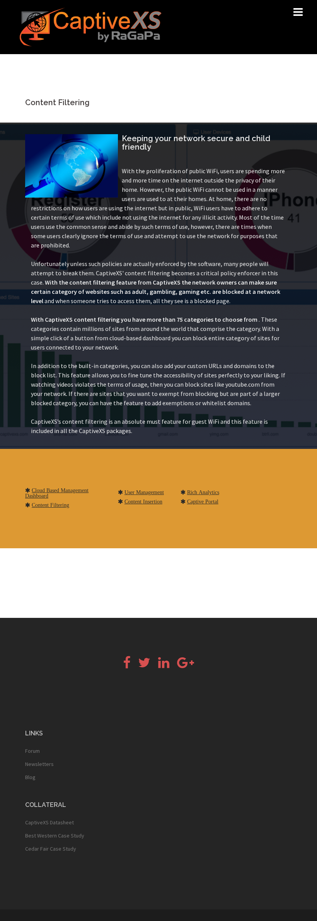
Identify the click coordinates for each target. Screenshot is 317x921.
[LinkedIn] (163, 665)
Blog (30, 777)
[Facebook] (126, 665)
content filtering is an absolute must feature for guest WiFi (140, 421)
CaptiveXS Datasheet (49, 822)
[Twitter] (144, 665)
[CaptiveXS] (90, 26)
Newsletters (39, 764)
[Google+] (185, 665)
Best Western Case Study (54, 835)
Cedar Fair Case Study (50, 848)
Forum (32, 750)
